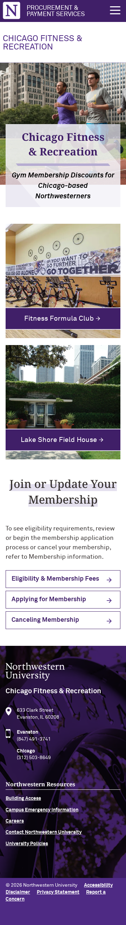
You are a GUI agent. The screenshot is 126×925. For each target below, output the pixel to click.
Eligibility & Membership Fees (55, 579)
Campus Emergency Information (42, 810)
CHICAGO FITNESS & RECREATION (43, 43)
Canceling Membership (45, 620)
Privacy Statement (58, 892)
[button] (115, 10)
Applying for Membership (49, 599)
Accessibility (98, 885)
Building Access (23, 798)
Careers (15, 821)
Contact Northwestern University (44, 832)
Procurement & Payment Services (56, 11)
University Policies (27, 843)
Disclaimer (18, 892)
